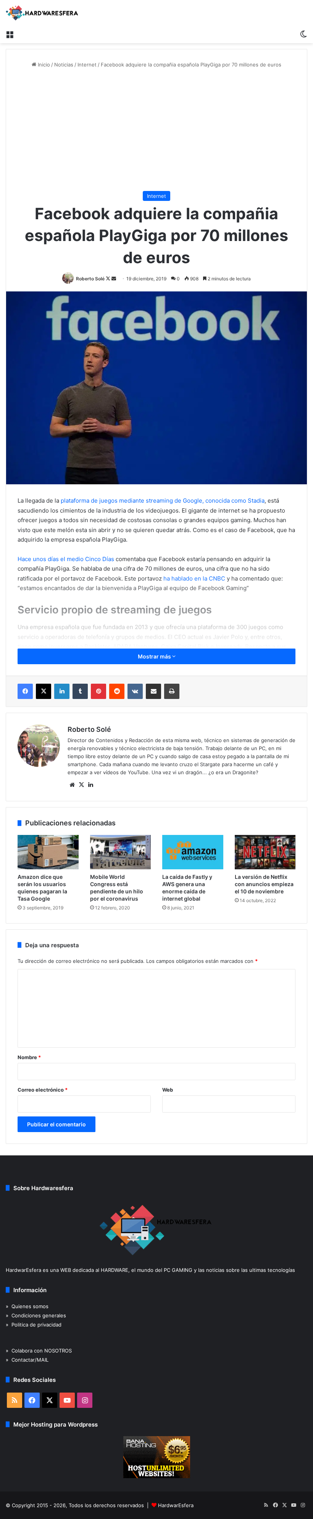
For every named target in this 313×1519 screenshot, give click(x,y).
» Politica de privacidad (33, 1325)
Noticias (63, 64)
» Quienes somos (27, 1306)
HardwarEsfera (176, 1505)
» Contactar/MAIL (27, 1360)
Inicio (43, 64)
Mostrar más (155, 656)
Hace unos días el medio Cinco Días (66, 559)
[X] (81, 784)
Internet (87, 64)
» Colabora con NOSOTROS (39, 1351)
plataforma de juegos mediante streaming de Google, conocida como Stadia (163, 500)
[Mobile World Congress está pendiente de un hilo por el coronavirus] (120, 852)
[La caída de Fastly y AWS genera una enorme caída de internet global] (192, 852)
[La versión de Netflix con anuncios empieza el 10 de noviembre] (265, 852)
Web (167, 1090)
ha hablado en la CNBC (194, 578)
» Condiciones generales (36, 1315)
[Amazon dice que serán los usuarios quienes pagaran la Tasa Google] (48, 852)
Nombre (29, 1057)
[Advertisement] (156, 129)
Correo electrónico (43, 1090)
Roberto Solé (90, 278)
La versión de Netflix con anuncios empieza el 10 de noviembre (264, 884)
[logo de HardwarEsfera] (42, 13)
